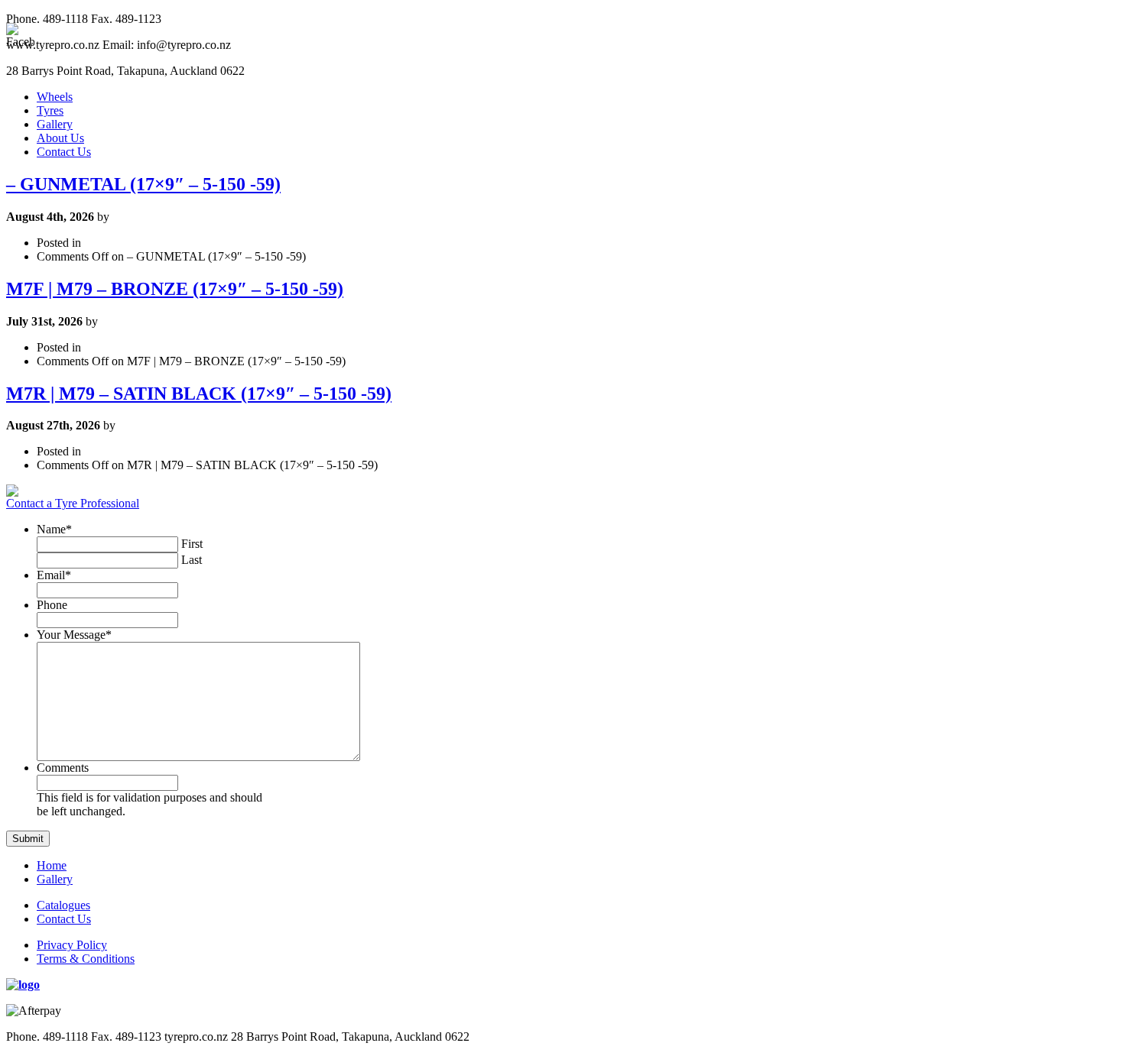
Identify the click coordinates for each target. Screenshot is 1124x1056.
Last (191, 559)
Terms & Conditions (86, 958)
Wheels (55, 96)
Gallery (55, 124)
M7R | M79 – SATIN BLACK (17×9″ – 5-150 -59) (198, 393)
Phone (52, 604)
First (192, 543)
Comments (63, 767)
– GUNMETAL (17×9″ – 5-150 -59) (143, 184)
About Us (60, 137)
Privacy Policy (72, 944)
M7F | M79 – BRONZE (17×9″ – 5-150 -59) (174, 289)
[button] (28, 839)
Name (54, 529)
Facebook (1103, 438)
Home (52, 865)
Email (54, 574)
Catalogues (63, 905)
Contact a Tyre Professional (72, 503)
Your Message (74, 634)
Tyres (50, 110)
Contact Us (64, 151)
